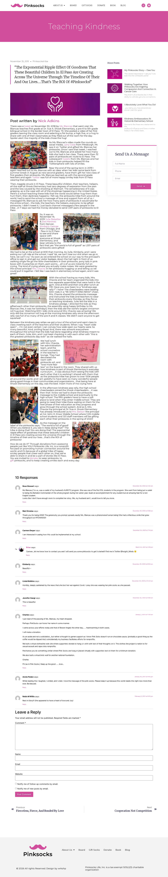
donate (34, 458)
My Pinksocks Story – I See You (139, 70)
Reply (24, 502)
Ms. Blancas (66, 126)
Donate (101, 5)
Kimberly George (49, 226)
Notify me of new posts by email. (32, 789)
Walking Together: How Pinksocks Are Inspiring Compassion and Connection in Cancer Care (140, 88)
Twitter (36, 177)
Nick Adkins (48, 121)
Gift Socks (87, 5)
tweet (27, 126)
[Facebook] (149, 5)
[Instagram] (143, 5)
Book (113, 5)
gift (12, 460)
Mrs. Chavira (39, 268)
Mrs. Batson (78, 411)
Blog (123, 5)
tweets (66, 159)
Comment (20, 723)
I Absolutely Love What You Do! (140, 104)
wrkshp (62, 868)
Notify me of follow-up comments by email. (37, 784)
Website (19, 774)
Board (73, 5)
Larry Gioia (70, 144)
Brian (28, 547)
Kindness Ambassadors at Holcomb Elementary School (138, 120)
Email (17, 764)
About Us (58, 5)
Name (18, 754)
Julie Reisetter (53, 219)
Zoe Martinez (49, 221)
